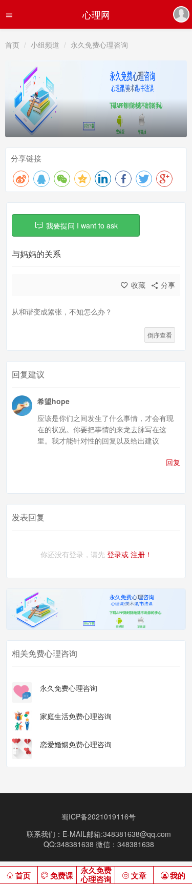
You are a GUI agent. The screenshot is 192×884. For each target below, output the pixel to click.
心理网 (96, 14)
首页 (12, 44)
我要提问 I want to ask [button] (82, 225)
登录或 (118, 554)
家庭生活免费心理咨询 (76, 716)
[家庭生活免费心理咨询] (22, 719)
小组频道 (45, 44)
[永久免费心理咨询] (22, 691)
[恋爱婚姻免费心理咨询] (22, 748)
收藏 (138, 285)
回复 (173, 462)
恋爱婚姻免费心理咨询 (76, 744)
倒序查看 (159, 334)
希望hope (53, 401)
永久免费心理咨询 (99, 44)
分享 (167, 285)
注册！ (141, 554)
